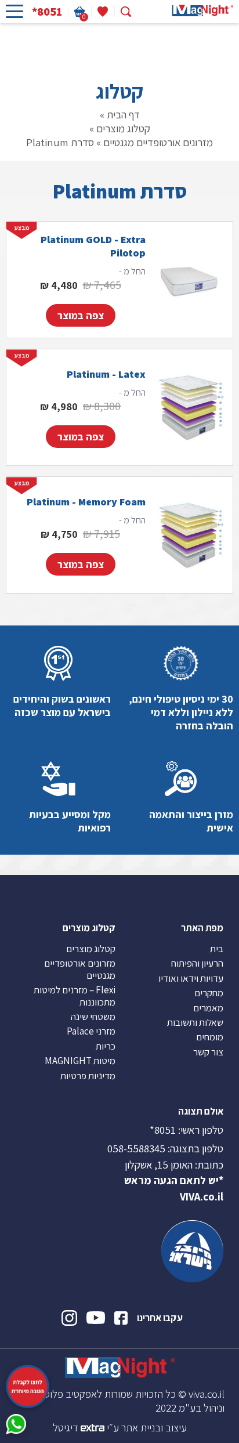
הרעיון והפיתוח (197, 963)
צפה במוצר (80, 315)
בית (216, 948)
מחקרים (208, 992)
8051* (163, 1130)
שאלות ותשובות (195, 1022)
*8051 (47, 11)
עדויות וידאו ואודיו (190, 978)
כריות (105, 1046)
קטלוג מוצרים (123, 128)
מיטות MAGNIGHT (80, 1060)
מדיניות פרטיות (87, 1075)
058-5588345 (136, 1148)
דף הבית (123, 114)
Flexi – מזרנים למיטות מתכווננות (74, 995)
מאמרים (208, 1007)
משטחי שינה (93, 1016)
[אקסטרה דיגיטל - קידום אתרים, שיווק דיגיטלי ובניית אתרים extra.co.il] (92, 1427)
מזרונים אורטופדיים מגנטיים (158, 142)
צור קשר (208, 1052)
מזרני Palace (91, 1031)
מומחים (209, 1036)
